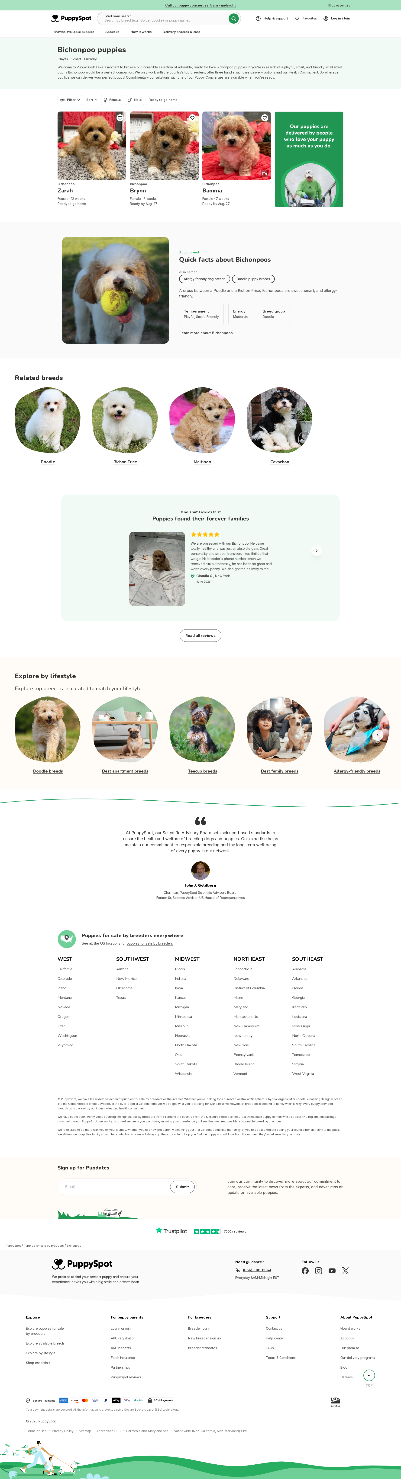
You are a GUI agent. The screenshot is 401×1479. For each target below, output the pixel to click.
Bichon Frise (125, 462)
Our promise (349, 1348)
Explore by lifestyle (40, 1353)
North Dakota (186, 1045)
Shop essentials (38, 1363)
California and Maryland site (147, 1431)
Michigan (182, 1007)
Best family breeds (279, 771)
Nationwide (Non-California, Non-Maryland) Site (210, 1431)
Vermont (240, 1073)
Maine (238, 997)
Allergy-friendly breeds (357, 771)
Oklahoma (124, 988)
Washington (67, 1035)
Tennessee (301, 1054)
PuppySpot (13, 1245)
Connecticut (242, 969)
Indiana (180, 978)
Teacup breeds (202, 771)
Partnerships (120, 1367)
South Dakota (186, 1064)
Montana (65, 997)
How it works (141, 32)
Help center (275, 1338)
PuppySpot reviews (126, 1377)
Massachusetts (245, 1016)
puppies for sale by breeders (150, 943)
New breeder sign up (204, 1338)
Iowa (179, 988)
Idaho (62, 988)
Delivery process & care (181, 32)
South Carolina (303, 1045)
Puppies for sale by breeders (44, 1245)
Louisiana (299, 1016)
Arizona (122, 969)
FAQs (270, 1348)
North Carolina (303, 1035)
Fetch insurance (123, 1358)
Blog (343, 1367)
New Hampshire (246, 1026)
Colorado (65, 978)
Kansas (181, 997)
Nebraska (183, 1035)
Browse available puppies (74, 32)
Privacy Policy (63, 1431)
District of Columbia (249, 988)
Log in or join (121, 1328)
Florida (297, 988)
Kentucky (299, 1007)
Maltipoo (202, 462)
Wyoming (65, 1045)
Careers (346, 1377)
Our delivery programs (357, 1358)
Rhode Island (244, 1064)
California (65, 969)
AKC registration (123, 1338)
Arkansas (299, 978)
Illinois (180, 969)
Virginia (298, 1064)
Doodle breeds (48, 771)
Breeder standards (202, 1348)
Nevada (64, 1007)
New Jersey (242, 1035)
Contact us (274, 1328)
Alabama (299, 969)
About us (112, 32)
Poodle (48, 462)
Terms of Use (36, 1431)
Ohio (178, 1054)
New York (241, 1045)
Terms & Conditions (281, 1358)
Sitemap (85, 1431)
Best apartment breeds (125, 771)
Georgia (298, 997)
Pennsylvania (244, 1054)
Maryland (240, 1007)
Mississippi (301, 1026)
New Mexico (126, 978)
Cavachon (279, 462)
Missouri (181, 1026)
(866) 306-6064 (257, 1270)
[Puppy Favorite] (119, 117)
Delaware (241, 978)
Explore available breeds (45, 1343)
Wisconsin (183, 1073)
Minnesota (183, 1016)
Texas (121, 997)
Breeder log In (199, 1328)
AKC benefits (121, 1348)
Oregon (64, 1016)
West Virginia (303, 1073)
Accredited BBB (109, 1431)
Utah (61, 1026)
